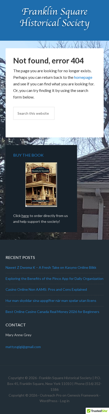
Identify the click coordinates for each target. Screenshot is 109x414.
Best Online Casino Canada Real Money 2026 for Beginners (52, 311)
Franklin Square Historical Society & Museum (55, 17)
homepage (83, 77)
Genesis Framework (83, 395)
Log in (64, 401)
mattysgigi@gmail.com (23, 347)
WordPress (49, 401)
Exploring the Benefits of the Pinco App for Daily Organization (54, 278)
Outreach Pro (51, 395)
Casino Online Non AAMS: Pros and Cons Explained (46, 289)
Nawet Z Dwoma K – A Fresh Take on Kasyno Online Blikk (51, 267)
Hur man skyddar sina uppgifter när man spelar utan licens (51, 300)
